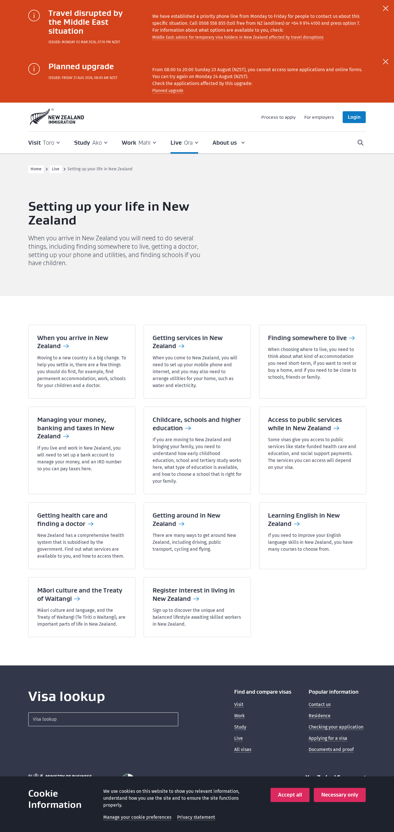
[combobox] (103, 719)
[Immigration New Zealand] (57, 117)
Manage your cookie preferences (137, 817)
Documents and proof (331, 749)
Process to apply (278, 117)
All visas (242, 749)
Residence (320, 715)
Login (354, 117)
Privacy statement (196, 817)
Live (55, 169)
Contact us (320, 704)
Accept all (290, 794)
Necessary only (339, 794)
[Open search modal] (360, 142)
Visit (238, 704)
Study (240, 727)
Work (239, 715)
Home (36, 169)
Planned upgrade (167, 90)
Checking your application (336, 727)
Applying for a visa (328, 738)
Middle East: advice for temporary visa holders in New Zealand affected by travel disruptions (238, 37)
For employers (319, 117)
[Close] (385, 8)
